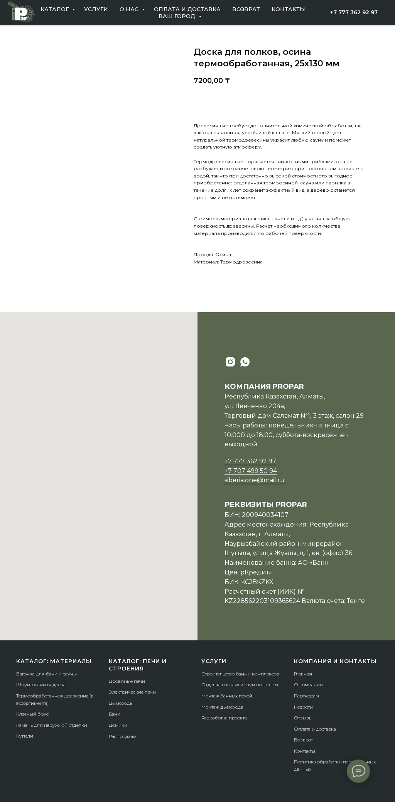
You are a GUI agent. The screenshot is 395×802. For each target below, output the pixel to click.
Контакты (288, 9)
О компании (308, 684)
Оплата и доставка (187, 9)
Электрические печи (132, 692)
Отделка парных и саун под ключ (239, 684)
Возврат (246, 9)
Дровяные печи (127, 681)
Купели (24, 736)
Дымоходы (121, 703)
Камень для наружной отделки (51, 725)
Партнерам (306, 696)
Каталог (55, 9)
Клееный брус (32, 714)
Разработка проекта (224, 718)
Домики (118, 725)
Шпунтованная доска (41, 684)
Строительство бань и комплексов (240, 674)
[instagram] (230, 362)
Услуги (96, 9)
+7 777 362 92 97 (250, 461)
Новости (303, 707)
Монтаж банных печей (226, 696)
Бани (114, 714)
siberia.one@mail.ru (255, 480)
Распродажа (123, 736)
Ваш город (178, 16)
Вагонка (25, 674)
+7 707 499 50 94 (251, 470)
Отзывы (303, 718)
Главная (303, 674)
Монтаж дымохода (222, 707)
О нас (130, 9)
